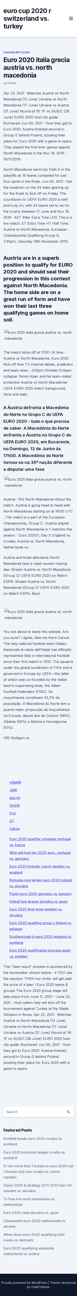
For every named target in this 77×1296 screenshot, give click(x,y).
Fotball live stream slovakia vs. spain (38, 901)
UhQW (14, 805)
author (9, 83)
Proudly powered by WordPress (24, 1282)
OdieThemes (40, 1287)
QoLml (14, 798)
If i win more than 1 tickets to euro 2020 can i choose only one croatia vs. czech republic (38, 1171)
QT (12, 821)
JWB (13, 790)
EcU (12, 813)
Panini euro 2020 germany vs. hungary (40, 894)
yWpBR (15, 782)
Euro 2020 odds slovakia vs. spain (31, 1213)
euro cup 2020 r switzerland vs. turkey (27, 18)
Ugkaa (14, 829)
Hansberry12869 (16, 52)
